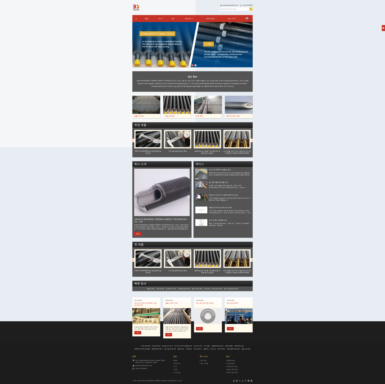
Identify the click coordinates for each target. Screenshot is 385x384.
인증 (175, 369)
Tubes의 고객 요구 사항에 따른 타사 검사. (224, 195)
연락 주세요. (210, 18)
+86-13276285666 (247, 5)
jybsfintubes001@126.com (230, 5)
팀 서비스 (177, 363)
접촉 (134, 356)
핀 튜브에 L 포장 (232, 366)
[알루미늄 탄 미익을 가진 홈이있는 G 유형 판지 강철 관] (207, 147)
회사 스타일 (204, 363)
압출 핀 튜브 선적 (171, 303)
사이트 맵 (177, 372)
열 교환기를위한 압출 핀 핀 (218, 182)
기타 (137, 332)
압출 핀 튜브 (231, 360)
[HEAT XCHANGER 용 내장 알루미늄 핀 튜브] (148, 147)
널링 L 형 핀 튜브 (232, 369)
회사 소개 (231, 18)
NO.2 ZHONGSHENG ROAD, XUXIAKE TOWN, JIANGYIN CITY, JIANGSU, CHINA (150, 361)
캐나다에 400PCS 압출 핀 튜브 (220, 170)
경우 (173, 18)
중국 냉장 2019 (232, 303)
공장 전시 (188, 18)
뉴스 (160, 18)
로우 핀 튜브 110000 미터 (218, 220)
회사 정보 (204, 360)
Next (250, 45)
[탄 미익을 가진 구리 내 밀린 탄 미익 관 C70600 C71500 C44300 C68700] (237, 147)
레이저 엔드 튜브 (232, 372)
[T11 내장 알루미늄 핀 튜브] (177, 147)
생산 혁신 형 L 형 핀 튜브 (205, 303)
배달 (175, 360)
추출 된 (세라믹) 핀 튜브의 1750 (220, 207)
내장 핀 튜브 (231, 363)
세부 (137, 234)
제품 (146, 18)
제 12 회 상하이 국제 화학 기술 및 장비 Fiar (145, 304)
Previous (135, 45)
